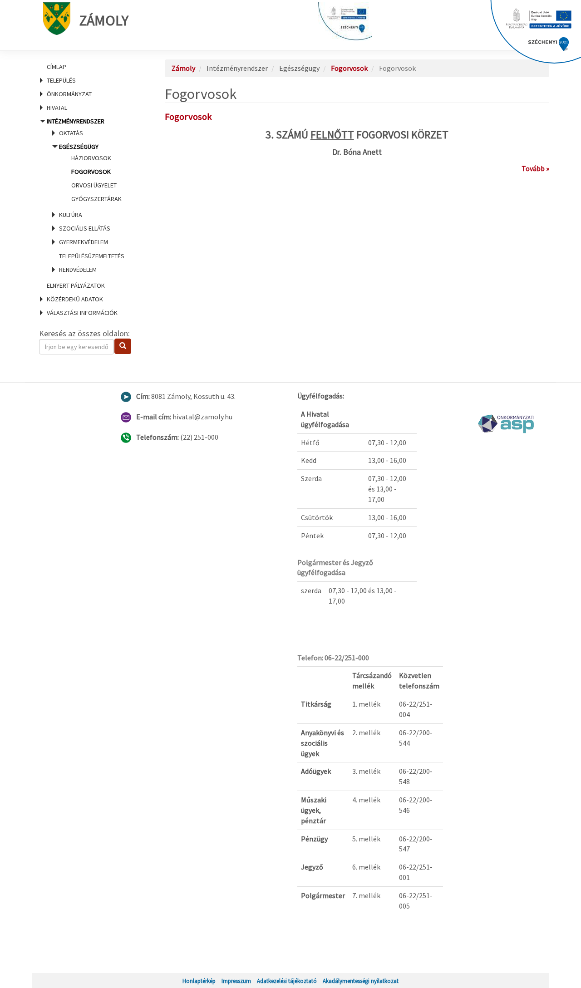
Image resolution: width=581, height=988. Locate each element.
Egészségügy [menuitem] (90, 173)
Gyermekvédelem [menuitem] (83, 242)
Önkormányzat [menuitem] (69, 94)
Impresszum (236, 980)
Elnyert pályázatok (76, 285)
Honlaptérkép (199, 980)
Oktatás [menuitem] (71, 133)
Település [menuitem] (61, 80)
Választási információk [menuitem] (82, 313)
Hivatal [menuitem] (57, 107)
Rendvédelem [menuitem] (78, 269)
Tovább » (535, 168)
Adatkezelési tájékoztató (287, 980)
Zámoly (103, 20)
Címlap (56, 67)
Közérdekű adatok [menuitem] (75, 299)
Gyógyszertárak (96, 199)
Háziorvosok (91, 158)
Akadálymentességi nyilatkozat (361, 980)
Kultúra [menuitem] (70, 215)
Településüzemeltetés (91, 256)
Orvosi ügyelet (94, 185)
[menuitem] (91, 67)
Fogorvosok (91, 171)
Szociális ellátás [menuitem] (84, 228)
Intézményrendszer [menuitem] (85, 195)
